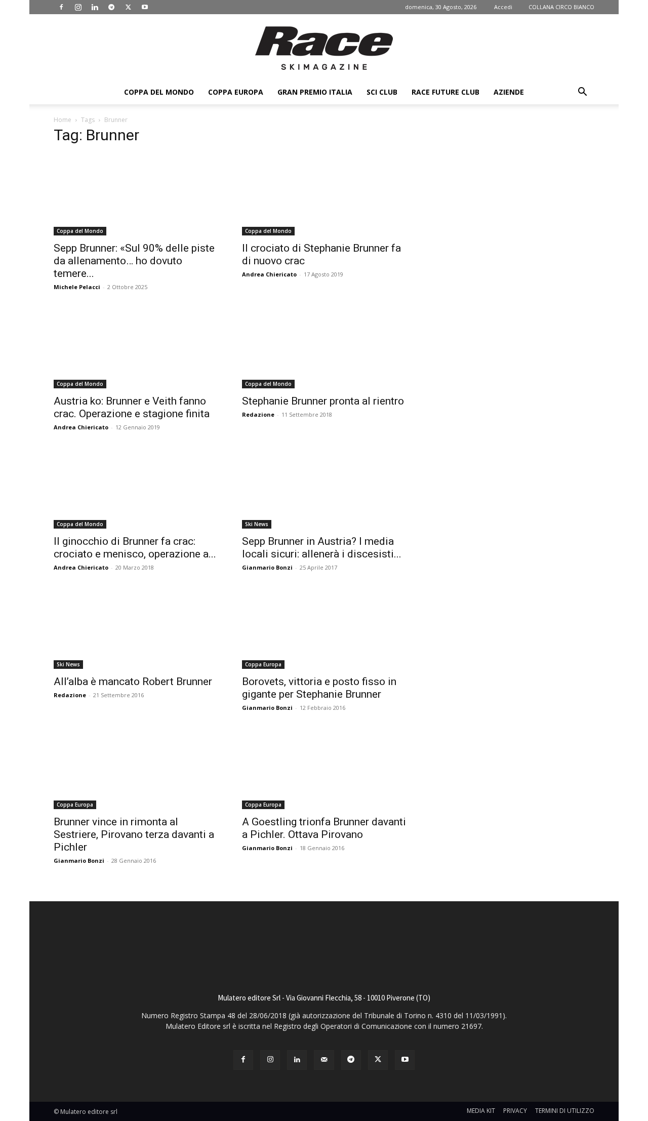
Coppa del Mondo (159, 92)
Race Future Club (445, 92)
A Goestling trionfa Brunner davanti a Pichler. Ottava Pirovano (324, 828)
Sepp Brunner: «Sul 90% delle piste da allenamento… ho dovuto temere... (134, 260)
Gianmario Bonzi (267, 567)
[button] (582, 93)
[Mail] (324, 1060)
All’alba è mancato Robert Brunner (133, 681)
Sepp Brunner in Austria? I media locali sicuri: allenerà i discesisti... (321, 547)
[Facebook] (61, 7)
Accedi (503, 7)
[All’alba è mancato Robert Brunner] (136, 628)
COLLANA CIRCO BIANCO (561, 7)
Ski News (256, 524)
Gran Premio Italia (314, 92)
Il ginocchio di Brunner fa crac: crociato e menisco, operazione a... (135, 547)
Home (62, 119)
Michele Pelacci (77, 287)
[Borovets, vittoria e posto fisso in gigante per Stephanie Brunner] (324, 628)
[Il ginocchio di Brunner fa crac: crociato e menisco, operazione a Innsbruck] (136, 488)
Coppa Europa (235, 92)
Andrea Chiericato (269, 274)
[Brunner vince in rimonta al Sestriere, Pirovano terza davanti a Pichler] (136, 768)
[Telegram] (111, 7)
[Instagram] (78, 7)
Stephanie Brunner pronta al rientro (323, 401)
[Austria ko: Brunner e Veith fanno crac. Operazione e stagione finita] (136, 347)
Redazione (258, 414)
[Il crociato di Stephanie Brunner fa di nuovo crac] (324, 194)
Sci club (382, 92)
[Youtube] (144, 7)
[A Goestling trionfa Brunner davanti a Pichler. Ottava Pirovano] (324, 768)
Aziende (509, 92)
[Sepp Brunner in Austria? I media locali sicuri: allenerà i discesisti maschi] (324, 488)
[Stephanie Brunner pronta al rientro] (324, 347)
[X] (128, 7)
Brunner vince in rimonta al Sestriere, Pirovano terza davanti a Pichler (134, 834)
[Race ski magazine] (324, 48)
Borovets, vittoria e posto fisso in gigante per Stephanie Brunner (319, 687)
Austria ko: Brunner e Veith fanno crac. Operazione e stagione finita (132, 407)
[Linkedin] (94, 7)
